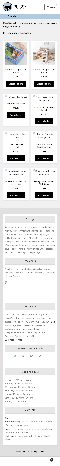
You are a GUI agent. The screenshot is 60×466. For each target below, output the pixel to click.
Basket (46, 459)
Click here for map (13, 339)
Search (30, 461)
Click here (9, 436)
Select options (16, 83)
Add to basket (16, 115)
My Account (10, 461)
